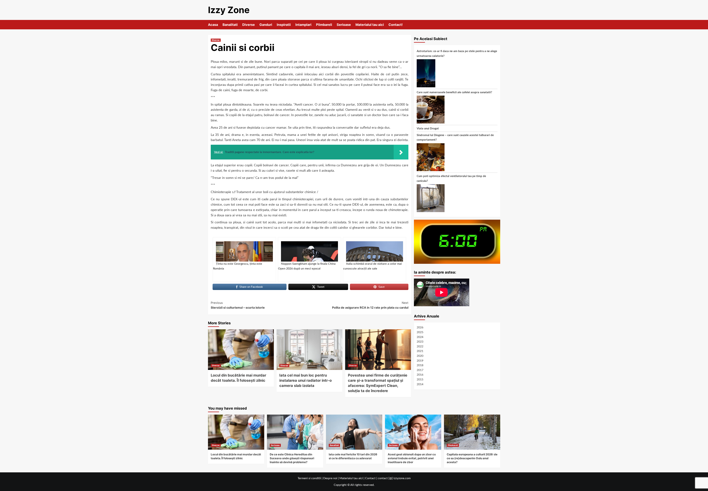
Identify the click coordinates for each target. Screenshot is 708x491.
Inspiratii (284, 25)
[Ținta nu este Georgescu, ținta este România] (244, 251)
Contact (370, 478)
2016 (420, 374)
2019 (420, 360)
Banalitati (230, 25)
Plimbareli (324, 25)
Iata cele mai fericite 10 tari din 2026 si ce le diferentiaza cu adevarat (353, 456)
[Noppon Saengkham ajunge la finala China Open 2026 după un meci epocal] (309, 251)
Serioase (344, 25)
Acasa (213, 25)
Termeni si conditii (309, 478)
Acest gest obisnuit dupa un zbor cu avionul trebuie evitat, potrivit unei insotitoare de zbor (412, 458)
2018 (420, 365)
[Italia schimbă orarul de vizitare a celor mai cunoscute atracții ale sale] (374, 251)
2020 (420, 355)
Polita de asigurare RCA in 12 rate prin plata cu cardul (370, 305)
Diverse (248, 25)
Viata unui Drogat (428, 128)
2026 (420, 327)
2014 (420, 384)
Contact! (395, 25)
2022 (420, 346)
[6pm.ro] (457, 241)
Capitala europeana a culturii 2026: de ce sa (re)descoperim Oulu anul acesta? (472, 458)
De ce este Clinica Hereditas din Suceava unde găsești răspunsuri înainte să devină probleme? (292, 458)
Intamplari (303, 25)
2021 (420, 351)
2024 (420, 337)
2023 (420, 341)
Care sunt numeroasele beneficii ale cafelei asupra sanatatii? (454, 92)
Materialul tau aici (369, 25)
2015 (420, 379)
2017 (420, 370)
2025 (420, 332)
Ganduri (265, 25)
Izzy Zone (229, 9)
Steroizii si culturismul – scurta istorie (238, 305)
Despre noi (330, 478)
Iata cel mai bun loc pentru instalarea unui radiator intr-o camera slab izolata (305, 380)
